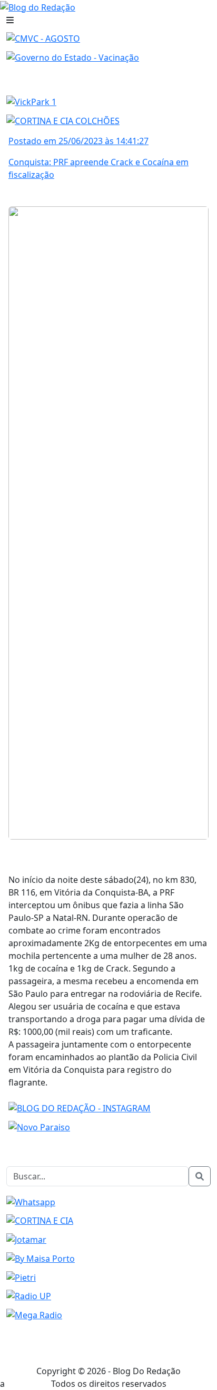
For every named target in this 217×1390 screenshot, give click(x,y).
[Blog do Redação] (37, 6)
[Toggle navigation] (10, 20)
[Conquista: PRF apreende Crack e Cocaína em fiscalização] (108, 522)
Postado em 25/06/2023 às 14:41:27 (78, 141)
